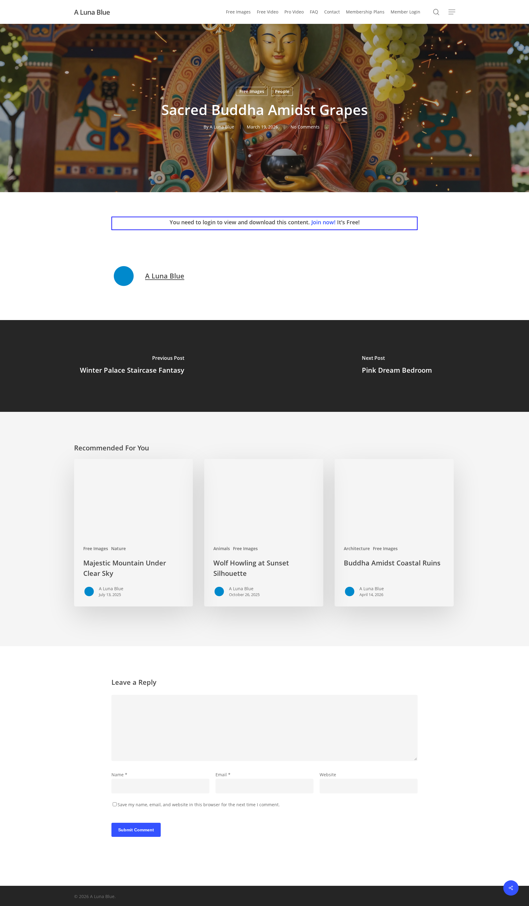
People (282, 91)
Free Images (251, 91)
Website (328, 774)
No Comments (305, 127)
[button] (451, 12)
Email (223, 774)
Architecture (357, 548)
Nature (118, 548)
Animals (221, 548)
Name (119, 774)
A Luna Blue (92, 12)
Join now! (323, 222)
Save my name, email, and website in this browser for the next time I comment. (199, 804)
